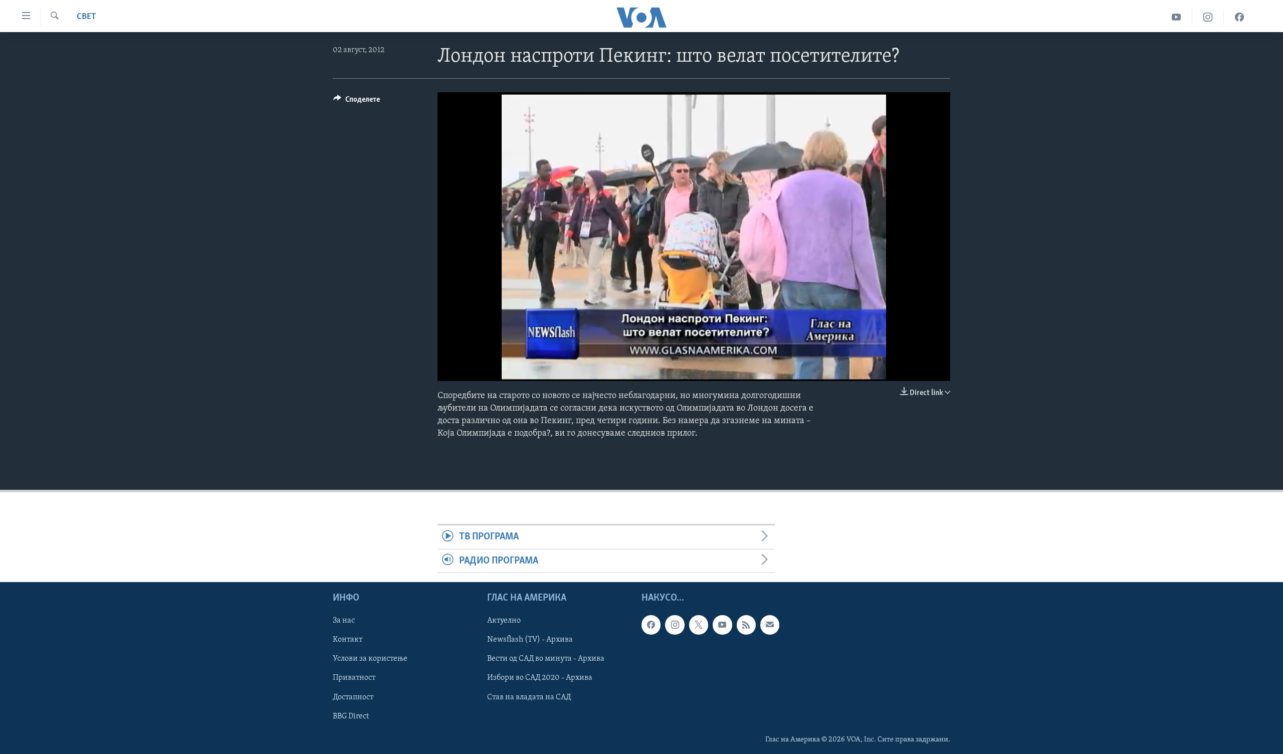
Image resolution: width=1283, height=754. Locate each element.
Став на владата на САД (529, 697)
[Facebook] (1239, 17)
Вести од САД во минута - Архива (545, 659)
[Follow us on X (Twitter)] (698, 624)
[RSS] (746, 624)
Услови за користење (370, 659)
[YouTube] (1176, 17)
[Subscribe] (769, 624)
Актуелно (504, 621)
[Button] (356, 101)
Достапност (353, 697)
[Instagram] (1208, 17)
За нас (344, 621)
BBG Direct (351, 716)
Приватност (354, 678)
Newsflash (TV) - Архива (530, 640)
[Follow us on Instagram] (674, 624)
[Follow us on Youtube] (722, 624)
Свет (86, 17)
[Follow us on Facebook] (651, 624)
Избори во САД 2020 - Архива (539, 678)
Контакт (347, 640)
